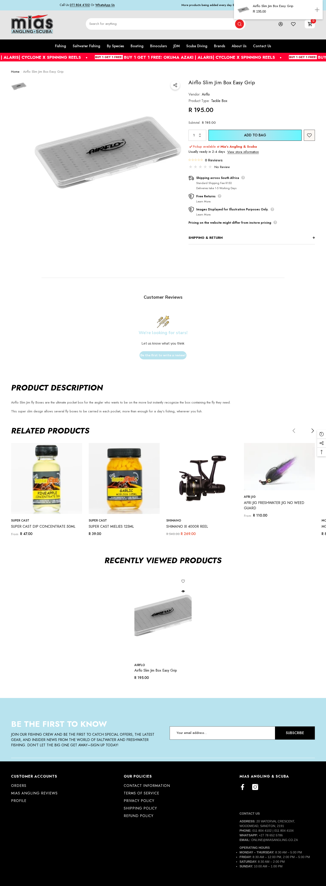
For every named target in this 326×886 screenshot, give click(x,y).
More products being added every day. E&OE (210, 5)
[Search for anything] (165, 24)
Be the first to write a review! (163, 355)
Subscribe (295, 732)
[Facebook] (242, 787)
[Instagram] (255, 787)
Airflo (206, 94)
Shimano (173, 520)
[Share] (175, 85)
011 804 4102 (80, 5)
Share (175, 85)
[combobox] (160, 24)
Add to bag (255, 135)
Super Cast (20, 520)
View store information (243, 151)
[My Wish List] (293, 24)
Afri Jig (250, 496)
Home (15, 71)
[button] (310, 24)
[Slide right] (312, 430)
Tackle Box (219, 100)
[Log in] (280, 24)
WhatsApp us (105, 5)
